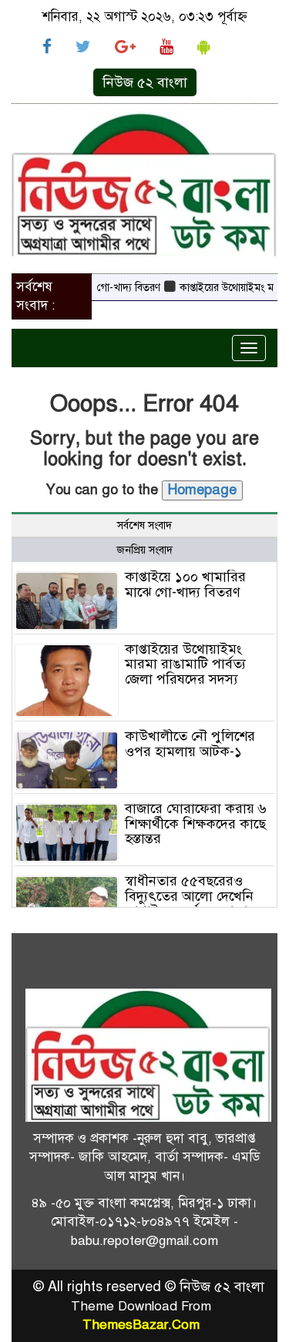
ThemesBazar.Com (141, 1325)
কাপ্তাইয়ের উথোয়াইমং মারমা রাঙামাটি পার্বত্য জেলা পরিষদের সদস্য (185, 664)
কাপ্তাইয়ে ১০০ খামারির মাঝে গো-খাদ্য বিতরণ (185, 584)
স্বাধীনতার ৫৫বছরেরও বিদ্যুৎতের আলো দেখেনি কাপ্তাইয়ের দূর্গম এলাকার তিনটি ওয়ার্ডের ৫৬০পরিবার (198, 903)
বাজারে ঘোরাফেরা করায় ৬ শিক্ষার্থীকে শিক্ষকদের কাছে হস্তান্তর (196, 824)
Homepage (202, 489)
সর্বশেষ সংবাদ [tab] (144, 525)
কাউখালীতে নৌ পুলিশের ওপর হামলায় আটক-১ (190, 744)
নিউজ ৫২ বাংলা (144, 82)
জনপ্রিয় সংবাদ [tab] (144, 550)
